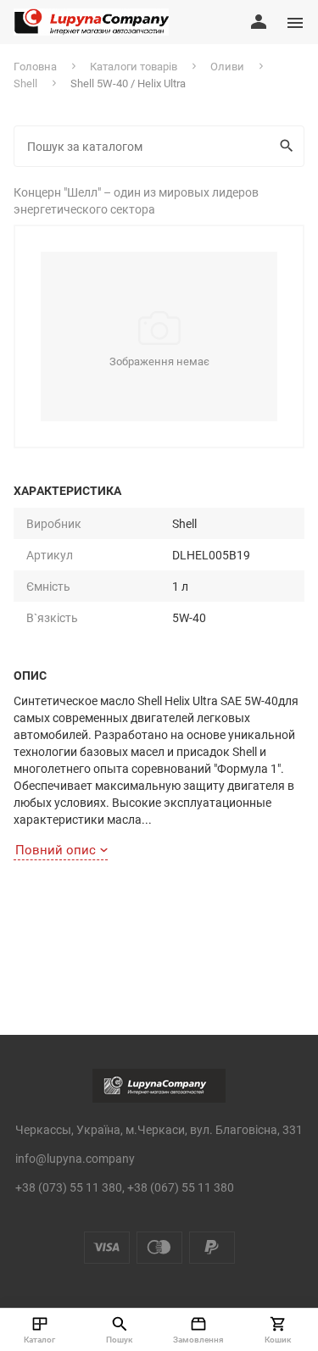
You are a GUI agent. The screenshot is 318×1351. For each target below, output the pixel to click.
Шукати (288, 146)
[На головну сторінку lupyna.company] (91, 22)
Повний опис (55, 849)
